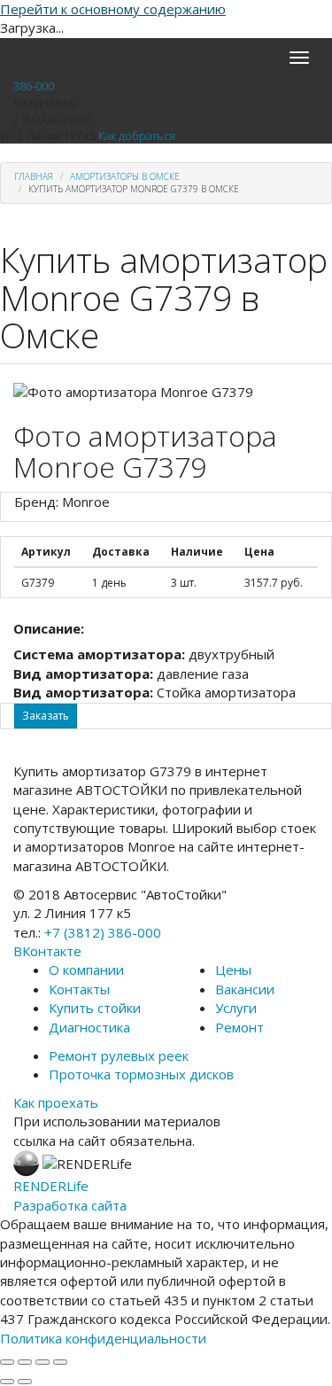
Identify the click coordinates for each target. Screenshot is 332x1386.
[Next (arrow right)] (25, 1381)
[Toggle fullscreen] (42, 1362)
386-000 (33, 86)
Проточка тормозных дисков (141, 1074)
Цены (233, 969)
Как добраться (136, 136)
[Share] (25, 1362)
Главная (33, 176)
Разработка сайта (70, 1205)
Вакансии (244, 989)
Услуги (236, 1007)
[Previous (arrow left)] (7, 1381)
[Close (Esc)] (7, 1362)
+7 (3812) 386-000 (102, 932)
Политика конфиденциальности (103, 1338)
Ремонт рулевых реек (119, 1055)
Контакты (79, 989)
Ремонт (239, 1027)
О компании (86, 969)
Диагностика (89, 1027)
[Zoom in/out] (60, 1362)
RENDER (51, 1186)
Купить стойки (95, 1007)
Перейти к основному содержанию (113, 9)
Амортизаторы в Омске (125, 176)
